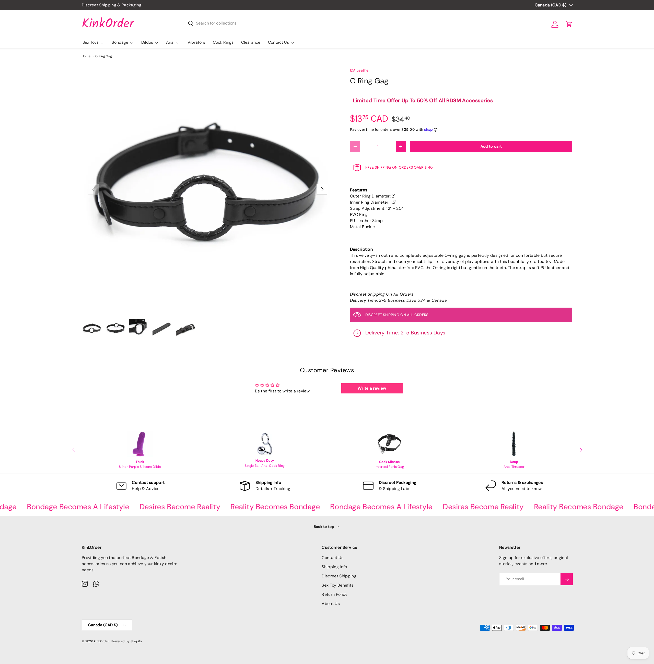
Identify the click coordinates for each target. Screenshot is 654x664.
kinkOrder (102, 641)
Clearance (250, 42)
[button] (569, 24)
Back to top (324, 526)
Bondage (120, 42)
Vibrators (196, 42)
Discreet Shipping (339, 576)
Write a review (372, 388)
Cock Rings (223, 42)
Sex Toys (91, 42)
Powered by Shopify (126, 641)
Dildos (147, 42)
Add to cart (491, 146)
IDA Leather (360, 70)
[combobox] (341, 23)
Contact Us (278, 42)
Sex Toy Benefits (337, 585)
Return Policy (334, 594)
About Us (331, 603)
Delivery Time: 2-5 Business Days (405, 332)
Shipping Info (334, 566)
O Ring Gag (103, 56)
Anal (170, 42)
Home (86, 56)
